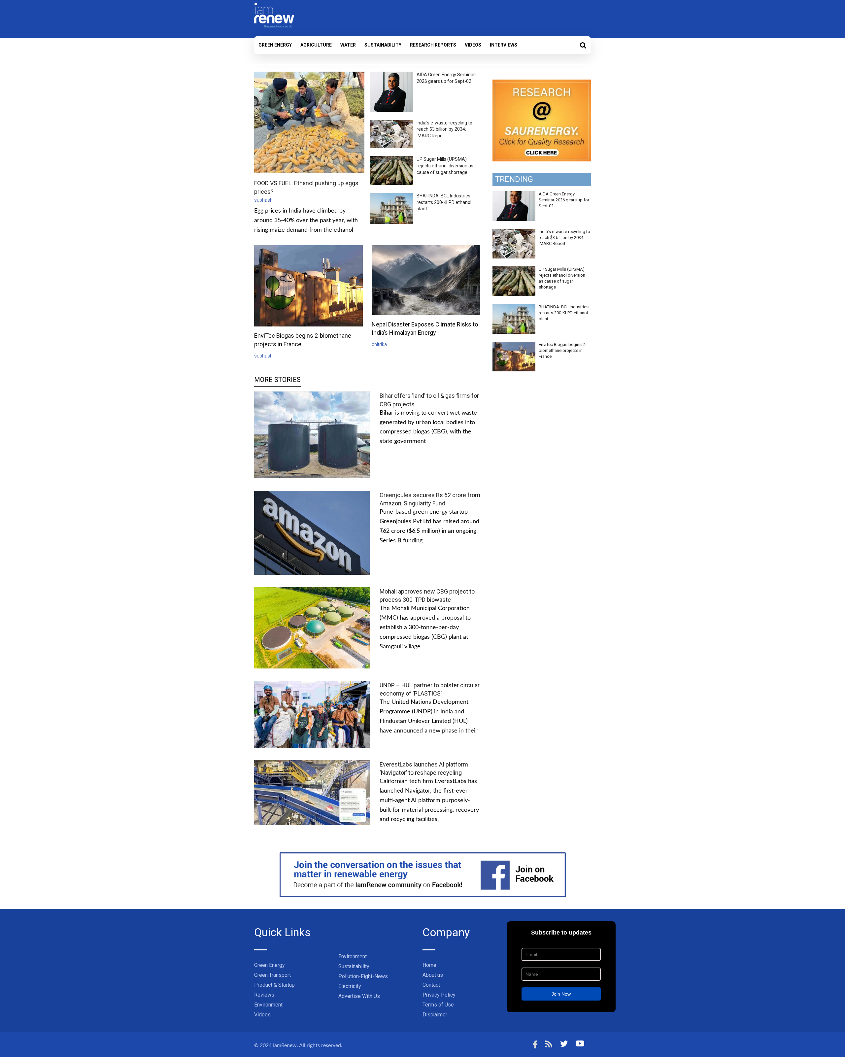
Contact (431, 985)
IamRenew (285, 1045)
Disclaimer (434, 1014)
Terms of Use (438, 1005)
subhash (263, 200)
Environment (268, 1005)
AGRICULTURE (316, 45)
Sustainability (382, 45)
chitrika (379, 344)
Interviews (503, 45)
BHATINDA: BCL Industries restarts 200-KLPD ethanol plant (444, 202)
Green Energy (275, 45)
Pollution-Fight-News (363, 976)
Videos (473, 45)
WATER (348, 45)
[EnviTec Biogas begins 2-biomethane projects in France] (513, 345)
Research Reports (433, 45)
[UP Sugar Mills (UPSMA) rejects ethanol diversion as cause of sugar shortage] (513, 270)
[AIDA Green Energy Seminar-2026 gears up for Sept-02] (513, 194)
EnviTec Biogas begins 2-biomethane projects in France (562, 350)
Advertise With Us (359, 996)
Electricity (349, 986)
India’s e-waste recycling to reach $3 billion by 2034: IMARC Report (444, 129)
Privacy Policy (439, 995)
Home (429, 965)
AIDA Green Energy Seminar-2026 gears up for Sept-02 (564, 199)
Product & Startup (274, 985)
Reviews (264, 995)
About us (432, 975)
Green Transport (272, 975)
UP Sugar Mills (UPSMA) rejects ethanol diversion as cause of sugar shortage (445, 165)
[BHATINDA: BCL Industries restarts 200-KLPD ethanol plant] (513, 307)
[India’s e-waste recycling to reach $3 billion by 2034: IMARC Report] (513, 232)
